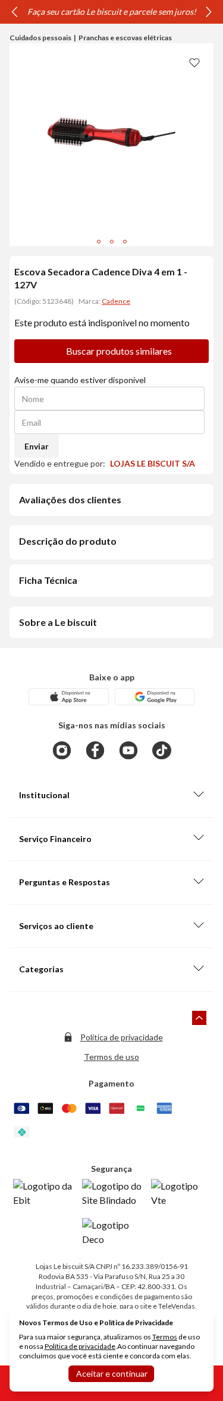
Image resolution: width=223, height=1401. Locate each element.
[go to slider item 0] (98, 241)
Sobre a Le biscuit (58, 622)
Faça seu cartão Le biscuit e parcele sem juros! (111, 12)
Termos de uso (111, 1057)
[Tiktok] (161, 750)
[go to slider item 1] (112, 241)
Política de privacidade (121, 1037)
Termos (164, 1336)
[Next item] (209, 12)
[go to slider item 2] (125, 241)
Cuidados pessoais (40, 37)
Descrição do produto (68, 541)
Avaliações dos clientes (70, 499)
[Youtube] (128, 750)
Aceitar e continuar (111, 1373)
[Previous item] (14, 12)
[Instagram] (62, 750)
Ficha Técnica (48, 580)
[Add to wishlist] (194, 62)
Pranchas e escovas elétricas (125, 37)
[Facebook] (95, 750)
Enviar (36, 446)
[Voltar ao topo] (199, 1018)
